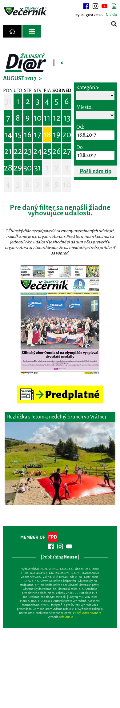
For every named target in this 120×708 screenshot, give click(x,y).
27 (67, 151)
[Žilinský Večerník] (26, 11)
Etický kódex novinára (87, 612)
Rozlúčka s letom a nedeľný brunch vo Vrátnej (56, 417)
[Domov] (12, 31)
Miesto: (84, 107)
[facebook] (86, 6)
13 (66, 117)
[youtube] (105, 6)
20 (66, 134)
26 (56, 151)
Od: (80, 127)
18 (47, 134)
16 (28, 134)
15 (18, 134)
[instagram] (95, 6)
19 (57, 134)
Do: (80, 147)
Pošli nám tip (95, 171)
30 (27, 167)
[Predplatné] (60, 388)
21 (8, 151)
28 (8, 167)
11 (47, 117)
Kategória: (87, 87)
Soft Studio (66, 616)
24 (37, 151)
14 (8, 134)
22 (18, 151)
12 (57, 117)
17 (37, 134)
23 (28, 151)
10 (38, 117)
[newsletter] (114, 6)
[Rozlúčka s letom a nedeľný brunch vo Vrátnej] (60, 463)
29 (18, 167)
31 (8, 101)
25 (47, 151)
